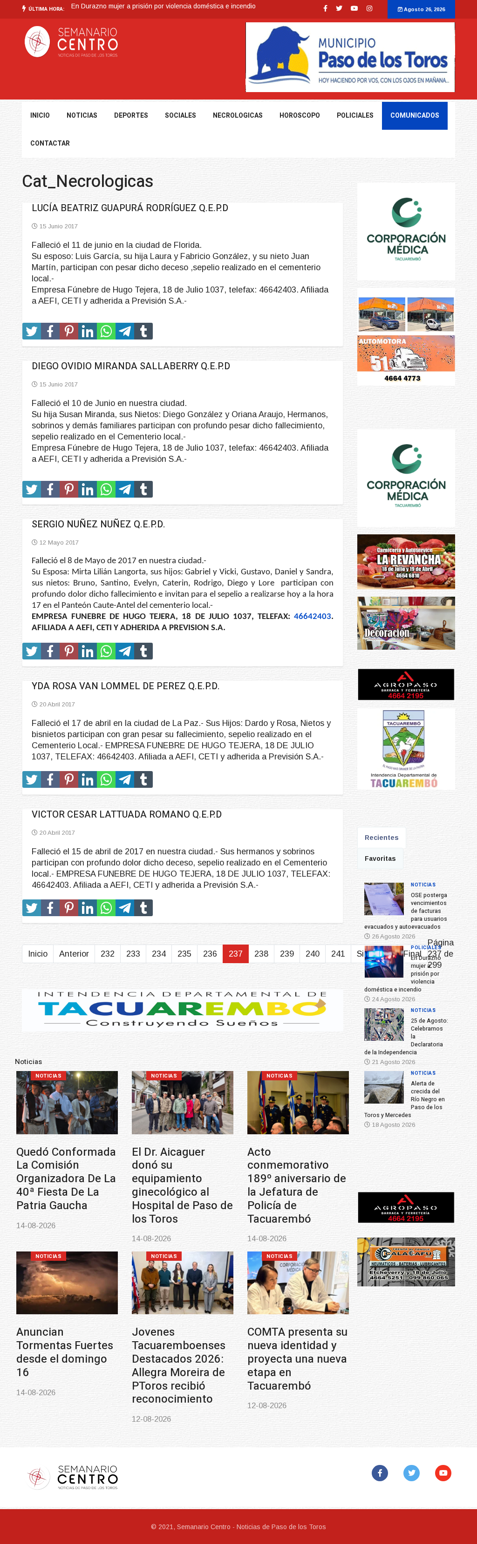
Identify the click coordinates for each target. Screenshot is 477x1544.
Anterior (74, 953)
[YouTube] (445, 1473)
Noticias (48, 1076)
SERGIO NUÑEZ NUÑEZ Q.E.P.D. (98, 524)
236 (210, 953)
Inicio (40, 115)
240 (313, 953)
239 (287, 953)
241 (338, 953)
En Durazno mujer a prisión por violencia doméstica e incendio (163, 6)
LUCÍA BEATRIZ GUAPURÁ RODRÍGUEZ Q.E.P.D (130, 208)
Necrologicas (238, 115)
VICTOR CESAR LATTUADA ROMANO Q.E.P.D (127, 814)
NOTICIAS (82, 115)
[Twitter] (413, 1473)
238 (261, 953)
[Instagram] (369, 8)
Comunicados (414, 115)
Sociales (180, 115)
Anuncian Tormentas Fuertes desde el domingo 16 (64, 1352)
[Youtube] (354, 8)
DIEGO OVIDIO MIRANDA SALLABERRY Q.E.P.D (131, 366)
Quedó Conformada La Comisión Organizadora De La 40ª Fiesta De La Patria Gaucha (66, 1179)
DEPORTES (131, 115)
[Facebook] (382, 1473)
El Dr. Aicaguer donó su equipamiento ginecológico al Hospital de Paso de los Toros (182, 1185)
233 (133, 953)
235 (184, 953)
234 (159, 953)
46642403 (312, 616)
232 (108, 953)
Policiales (355, 115)
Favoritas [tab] (380, 858)
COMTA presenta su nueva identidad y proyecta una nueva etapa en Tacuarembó (297, 1359)
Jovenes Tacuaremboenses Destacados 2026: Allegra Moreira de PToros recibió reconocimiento (178, 1365)
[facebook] (325, 8)
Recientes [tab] (382, 837)
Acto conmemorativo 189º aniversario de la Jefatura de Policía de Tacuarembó (296, 1185)
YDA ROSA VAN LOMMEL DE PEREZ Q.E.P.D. (126, 686)
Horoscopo (299, 115)
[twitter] (339, 8)
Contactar (50, 143)
